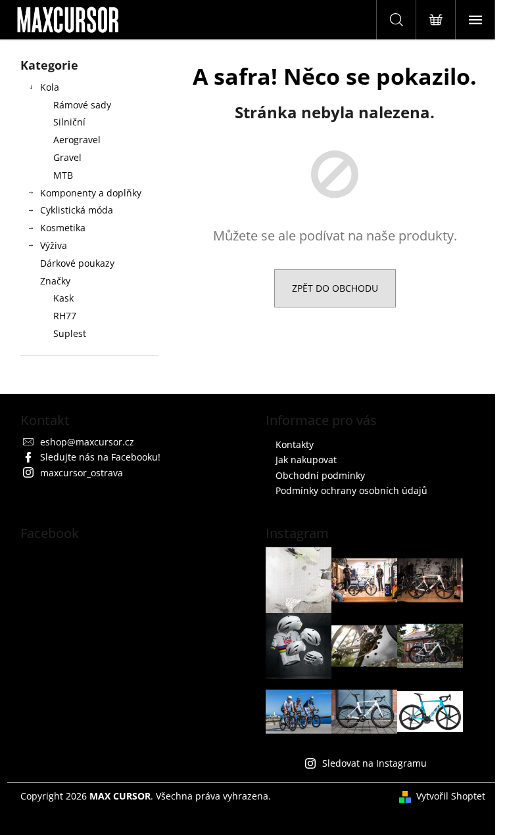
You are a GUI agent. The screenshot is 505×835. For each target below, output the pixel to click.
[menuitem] (89, 298)
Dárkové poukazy (77, 263)
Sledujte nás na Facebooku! (100, 457)
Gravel (67, 157)
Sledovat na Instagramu (374, 763)
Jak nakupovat (306, 459)
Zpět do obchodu (335, 288)
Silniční (69, 122)
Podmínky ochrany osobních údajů (351, 490)
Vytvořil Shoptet (450, 796)
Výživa (53, 245)
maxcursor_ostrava (81, 472)
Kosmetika (62, 227)
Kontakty (295, 444)
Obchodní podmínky (320, 475)
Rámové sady (82, 105)
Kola (49, 87)
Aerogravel (77, 139)
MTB (63, 175)
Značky (55, 281)
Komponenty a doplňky (90, 193)
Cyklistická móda (76, 210)
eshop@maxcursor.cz (87, 442)
